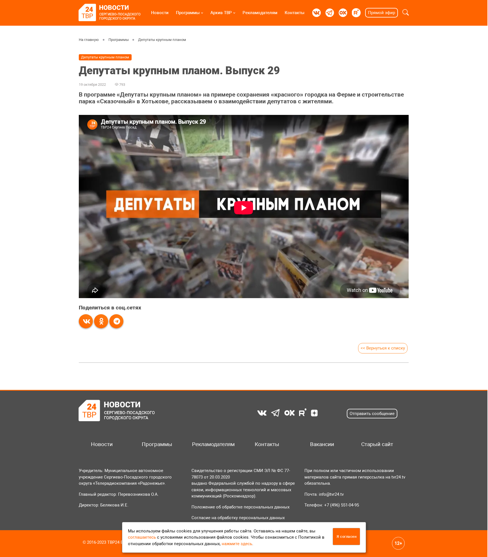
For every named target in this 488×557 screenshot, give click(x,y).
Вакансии (322, 444)
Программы (188, 12)
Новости (160, 12)
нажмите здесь (237, 543)
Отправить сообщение (372, 413)
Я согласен (346, 536)
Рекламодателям (260, 12)
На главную (89, 40)
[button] (405, 13)
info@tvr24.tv (331, 494)
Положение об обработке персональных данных (240, 507)
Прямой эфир (381, 12)
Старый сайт (377, 444)
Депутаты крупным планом (162, 40)
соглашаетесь (142, 537)
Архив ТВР (221, 12)
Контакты (294, 12)
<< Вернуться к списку (383, 348)
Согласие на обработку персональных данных (238, 517)
